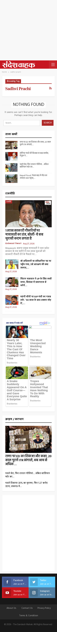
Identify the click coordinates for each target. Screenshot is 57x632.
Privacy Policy (44, 608)
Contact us (27, 608)
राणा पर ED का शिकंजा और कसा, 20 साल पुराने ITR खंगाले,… (35, 143)
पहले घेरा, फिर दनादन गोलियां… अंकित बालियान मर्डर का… (34, 166)
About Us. (12, 608)
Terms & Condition (28, 615)
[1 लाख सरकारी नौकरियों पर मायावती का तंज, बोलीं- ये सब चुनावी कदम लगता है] (28, 213)
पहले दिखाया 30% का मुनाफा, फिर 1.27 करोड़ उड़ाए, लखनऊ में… (26, 484)
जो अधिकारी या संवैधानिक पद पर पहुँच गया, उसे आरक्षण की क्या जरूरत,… (35, 264)
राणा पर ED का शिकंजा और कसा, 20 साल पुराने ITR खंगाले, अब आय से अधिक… (28, 460)
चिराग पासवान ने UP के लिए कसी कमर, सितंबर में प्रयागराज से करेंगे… (36, 282)
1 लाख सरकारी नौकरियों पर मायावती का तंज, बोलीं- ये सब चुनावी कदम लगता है (24, 234)
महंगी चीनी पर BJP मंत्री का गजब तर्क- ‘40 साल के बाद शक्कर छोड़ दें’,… (35, 300)
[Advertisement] (28, 30)
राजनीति (8, 202)
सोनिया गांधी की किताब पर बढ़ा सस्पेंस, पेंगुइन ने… (34, 154)
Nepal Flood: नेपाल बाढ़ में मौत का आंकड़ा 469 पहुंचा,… (33, 177)
